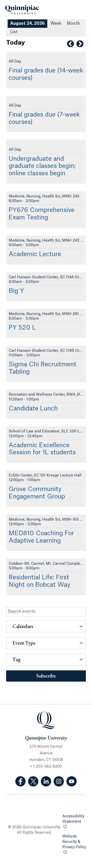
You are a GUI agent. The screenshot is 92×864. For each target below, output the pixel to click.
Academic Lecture (35, 254)
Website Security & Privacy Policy (74, 844)
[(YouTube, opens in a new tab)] (71, 781)
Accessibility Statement (74, 819)
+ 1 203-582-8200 (46, 766)
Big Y (16, 291)
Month (73, 23)
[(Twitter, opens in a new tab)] (33, 781)
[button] (46, 626)
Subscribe (46, 676)
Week (55, 23)
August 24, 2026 (27, 23)
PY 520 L (22, 328)
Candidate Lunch (33, 409)
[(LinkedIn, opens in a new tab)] (46, 781)
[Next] (79, 44)
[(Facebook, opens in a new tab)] (20, 781)
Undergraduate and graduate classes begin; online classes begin (42, 166)
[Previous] (70, 44)
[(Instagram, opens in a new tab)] (59, 781)
